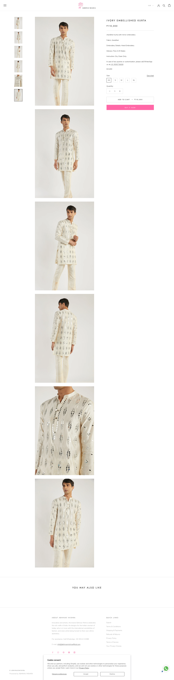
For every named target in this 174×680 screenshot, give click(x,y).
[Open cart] (169, 5)
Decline (112, 674)
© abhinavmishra (17, 670)
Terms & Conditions (113, 626)
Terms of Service (112, 642)
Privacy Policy (84, 668)
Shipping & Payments (114, 630)
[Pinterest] (121, 68)
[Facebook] (114, 68)
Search (108, 622)
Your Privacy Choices (113, 646)
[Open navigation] (5, 5)
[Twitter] (117, 68)
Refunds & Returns (113, 634)
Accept (85, 674)
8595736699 (118, 64)
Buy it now (130, 108)
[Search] (164, 5)
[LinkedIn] (74, 652)
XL (134, 80)
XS (109, 80)
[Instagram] (58, 652)
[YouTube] (69, 652)
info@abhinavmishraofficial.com (68, 644)
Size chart (150, 75)
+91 (112, 64)
